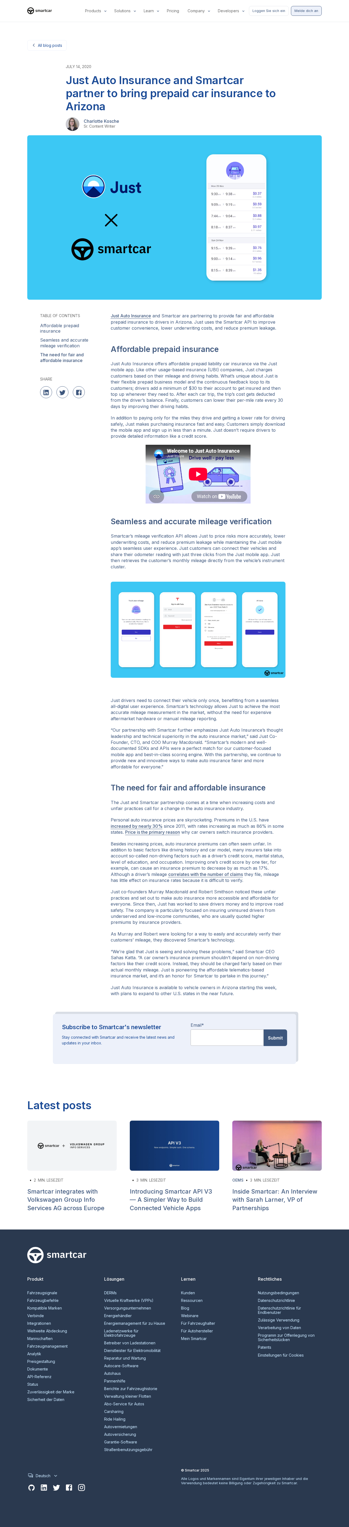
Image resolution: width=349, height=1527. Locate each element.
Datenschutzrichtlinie (276, 1300)
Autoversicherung (120, 1434)
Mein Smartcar (194, 1338)
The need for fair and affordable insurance (62, 357)
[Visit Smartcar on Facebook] (69, 1487)
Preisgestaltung (41, 1361)
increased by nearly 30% (137, 826)
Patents (264, 1347)
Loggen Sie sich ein (268, 11)
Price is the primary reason (152, 832)
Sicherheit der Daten (45, 1399)
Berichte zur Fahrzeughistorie (130, 1389)
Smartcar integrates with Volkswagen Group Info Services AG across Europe (65, 1199)
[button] (96, 11)
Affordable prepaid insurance (59, 328)
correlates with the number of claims (205, 874)
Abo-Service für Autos (124, 1404)
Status (32, 1384)
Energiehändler (118, 1316)
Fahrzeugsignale (42, 1293)
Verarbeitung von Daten (279, 1328)
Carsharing (114, 1411)
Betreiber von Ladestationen (129, 1343)
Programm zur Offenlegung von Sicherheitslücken (286, 1337)
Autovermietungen (120, 1427)
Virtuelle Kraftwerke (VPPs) (129, 1300)
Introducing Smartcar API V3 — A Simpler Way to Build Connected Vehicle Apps (171, 1199)
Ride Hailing (114, 1419)
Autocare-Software (121, 1366)
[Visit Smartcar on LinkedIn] (44, 1487)
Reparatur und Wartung (125, 1358)
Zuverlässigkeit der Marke (50, 1392)
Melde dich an (306, 11)
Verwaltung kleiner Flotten (127, 1396)
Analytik (34, 1354)
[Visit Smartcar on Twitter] (56, 1487)
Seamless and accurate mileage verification (64, 343)
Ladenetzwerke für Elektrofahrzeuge (121, 1333)
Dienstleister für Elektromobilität (132, 1350)
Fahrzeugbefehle (43, 1300)
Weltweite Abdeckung (47, 1331)
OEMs (237, 1180)
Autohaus (112, 1373)
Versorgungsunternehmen (127, 1308)
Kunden (188, 1293)
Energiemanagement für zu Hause (134, 1323)
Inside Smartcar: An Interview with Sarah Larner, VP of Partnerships (274, 1199)
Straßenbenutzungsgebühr (128, 1450)
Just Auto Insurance (131, 315)
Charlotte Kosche (101, 121)
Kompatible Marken (44, 1308)
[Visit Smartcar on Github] (31, 1487)
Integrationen (39, 1323)
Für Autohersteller (197, 1331)
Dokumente (37, 1369)
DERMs (110, 1293)
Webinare (189, 1316)
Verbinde (35, 1316)
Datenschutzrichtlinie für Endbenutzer (279, 1310)
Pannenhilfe (114, 1381)
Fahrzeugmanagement (47, 1346)
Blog (185, 1308)
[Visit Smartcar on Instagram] (81, 1487)
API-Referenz (39, 1377)
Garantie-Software (120, 1442)
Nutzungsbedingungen (278, 1293)
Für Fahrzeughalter (198, 1323)
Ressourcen (192, 1300)
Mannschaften (40, 1338)
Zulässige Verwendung (278, 1320)
